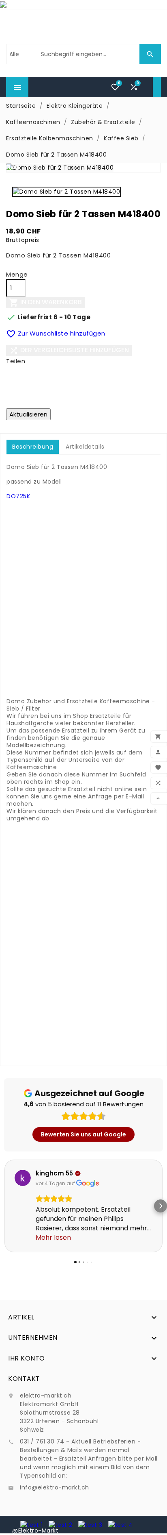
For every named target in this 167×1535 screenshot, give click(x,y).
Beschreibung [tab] (32, 447)
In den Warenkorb (45, 302)
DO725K (18, 496)
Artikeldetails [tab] (85, 447)
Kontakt (24, 1378)
